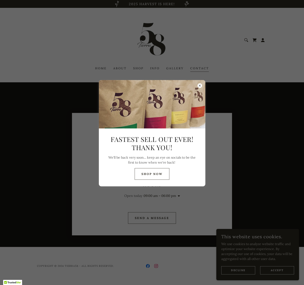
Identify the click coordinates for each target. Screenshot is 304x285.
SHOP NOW (152, 174)
